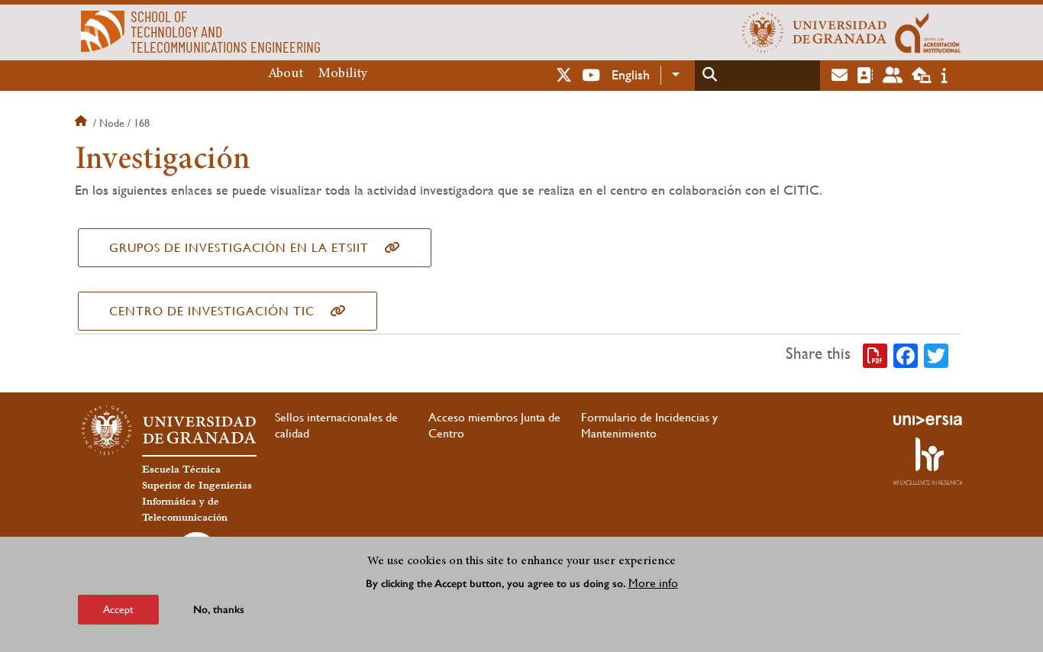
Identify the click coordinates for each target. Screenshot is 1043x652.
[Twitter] (936, 354)
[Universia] (927, 419)
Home (82, 123)
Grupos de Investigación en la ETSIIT (239, 247)
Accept (118, 609)
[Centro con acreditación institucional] (928, 32)
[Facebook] (905, 354)
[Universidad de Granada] (814, 32)
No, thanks (218, 609)
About (285, 74)
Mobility (342, 74)
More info (653, 582)
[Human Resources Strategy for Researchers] (927, 461)
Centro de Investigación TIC (212, 311)
